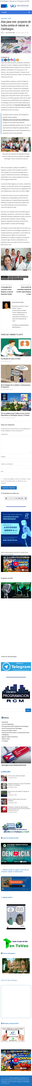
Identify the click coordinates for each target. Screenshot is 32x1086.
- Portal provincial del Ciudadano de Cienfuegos (15, 726)
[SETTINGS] (25, 498)
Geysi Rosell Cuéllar (10, 32)
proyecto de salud (18, 279)
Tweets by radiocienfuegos (9, 656)
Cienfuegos (4, 18)
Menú (5, 12)
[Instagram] (11, 60)
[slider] (11, 498)
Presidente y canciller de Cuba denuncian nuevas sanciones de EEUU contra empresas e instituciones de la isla (19, 808)
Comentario (5, 434)
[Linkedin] (8, 60)
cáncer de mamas (23, 277)
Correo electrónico (7, 464)
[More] (17, 60)
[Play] (6, 498)
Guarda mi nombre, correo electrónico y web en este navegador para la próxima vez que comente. (15, 481)
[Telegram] (14, 60)
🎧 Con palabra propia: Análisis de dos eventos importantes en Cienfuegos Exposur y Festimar (15, 414)
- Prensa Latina (5, 739)
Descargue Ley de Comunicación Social (14, 765)
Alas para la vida (13, 277)
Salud (9, 18)
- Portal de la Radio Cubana (9, 730)
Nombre (3, 456)
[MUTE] (19, 498)
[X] (5, 60)
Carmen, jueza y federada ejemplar (16, 776)
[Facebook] (2, 60)
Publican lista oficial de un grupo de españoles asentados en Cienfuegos (19, 784)
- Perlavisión (4, 722)
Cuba (10, 279)
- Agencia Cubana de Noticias (9, 737)
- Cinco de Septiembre (7, 724)
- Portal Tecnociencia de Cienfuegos (11, 728)
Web (2, 471)
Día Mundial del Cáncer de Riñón (11, 359)
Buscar (28, 710)
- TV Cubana (4, 741)
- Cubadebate (5, 735)
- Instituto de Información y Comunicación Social (15, 732)
